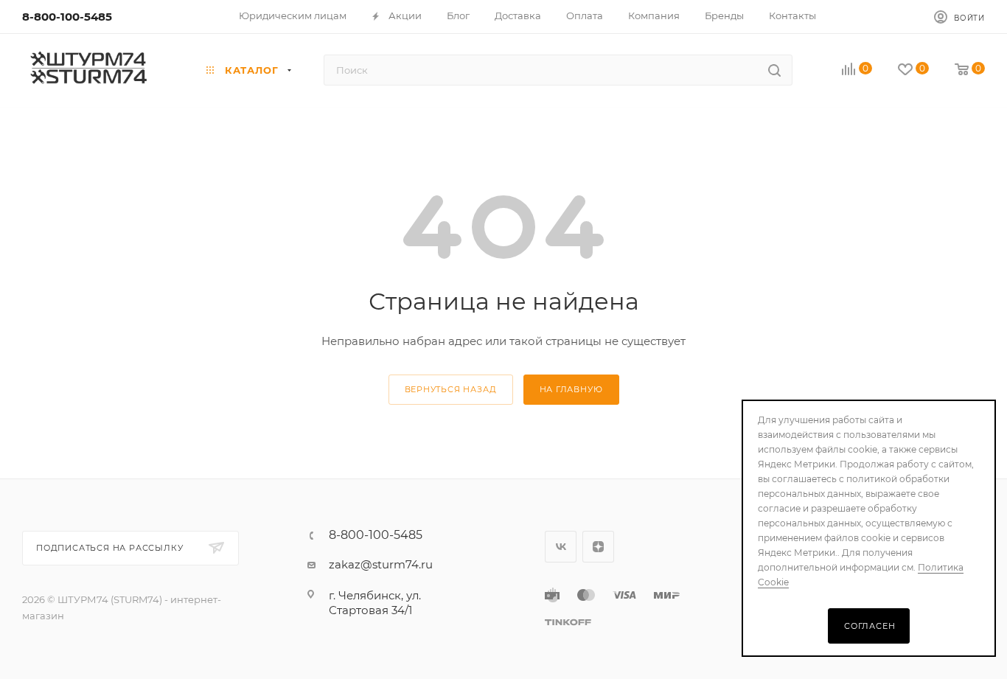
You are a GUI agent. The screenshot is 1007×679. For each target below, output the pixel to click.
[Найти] (774, 70)
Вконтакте (560, 547)
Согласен (869, 626)
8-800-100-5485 (67, 17)
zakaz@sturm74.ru (381, 564)
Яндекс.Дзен (598, 547)
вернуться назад (451, 389)
